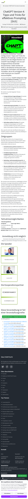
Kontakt (4, 373)
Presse (4, 378)
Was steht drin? (4, 473)
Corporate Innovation (8, 416)
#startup (16, 239)
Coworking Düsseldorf (8, 404)
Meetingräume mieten (8, 423)
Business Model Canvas (8, 411)
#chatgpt (15, 240)
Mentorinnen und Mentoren (9, 444)
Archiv (4, 385)
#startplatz (6, 239)
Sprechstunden (6, 441)
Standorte (5, 383)
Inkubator (5, 434)
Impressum (5, 390)
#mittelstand (22, 239)
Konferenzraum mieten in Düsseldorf (11, 409)
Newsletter (5, 446)
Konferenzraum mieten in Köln (10, 407)
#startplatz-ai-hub (21, 240)
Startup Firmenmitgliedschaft (9, 427)
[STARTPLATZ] (3, 2)
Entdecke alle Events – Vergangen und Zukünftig (14, 316)
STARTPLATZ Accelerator (8, 413)
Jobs (4, 380)
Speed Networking (7, 432)
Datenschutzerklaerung (12, 490)
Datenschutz (5, 394)
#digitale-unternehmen (7, 240)
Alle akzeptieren (14, 496)
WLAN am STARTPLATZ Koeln (9, 376)
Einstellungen (21, 493)
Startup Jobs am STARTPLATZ (10, 430)
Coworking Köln (6, 402)
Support (4, 392)
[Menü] (25, 2)
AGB (3, 387)
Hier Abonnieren (22, 475)
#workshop (11, 239)
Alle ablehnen (7, 493)
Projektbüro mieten (7, 420)
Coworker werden (7, 425)
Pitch (4, 418)
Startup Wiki (5, 439)
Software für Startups (7, 437)
